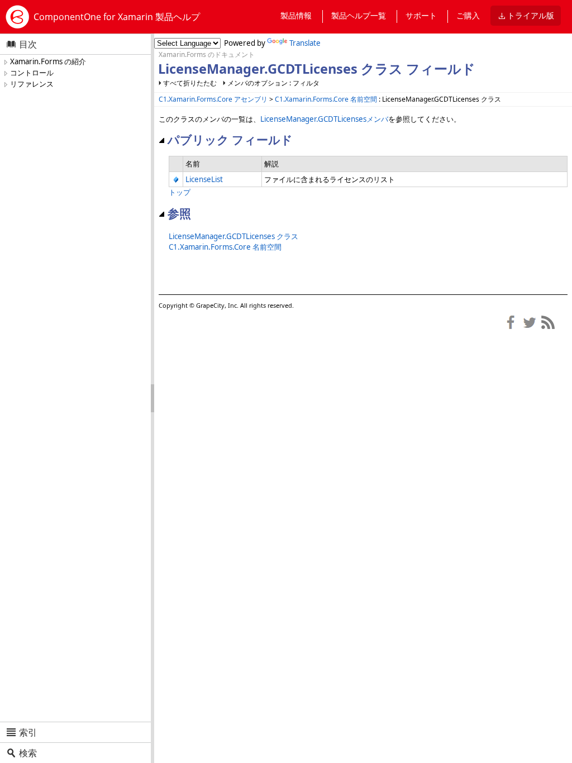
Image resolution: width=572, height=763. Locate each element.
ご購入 (468, 15)
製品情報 (296, 15)
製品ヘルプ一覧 (358, 15)
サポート (421, 15)
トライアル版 (530, 15)
